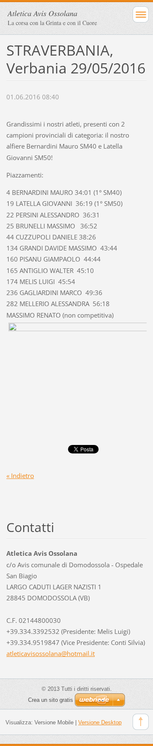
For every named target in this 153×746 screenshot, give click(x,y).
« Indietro (20, 475)
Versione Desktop (100, 722)
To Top (141, 722)
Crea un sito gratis (50, 700)
